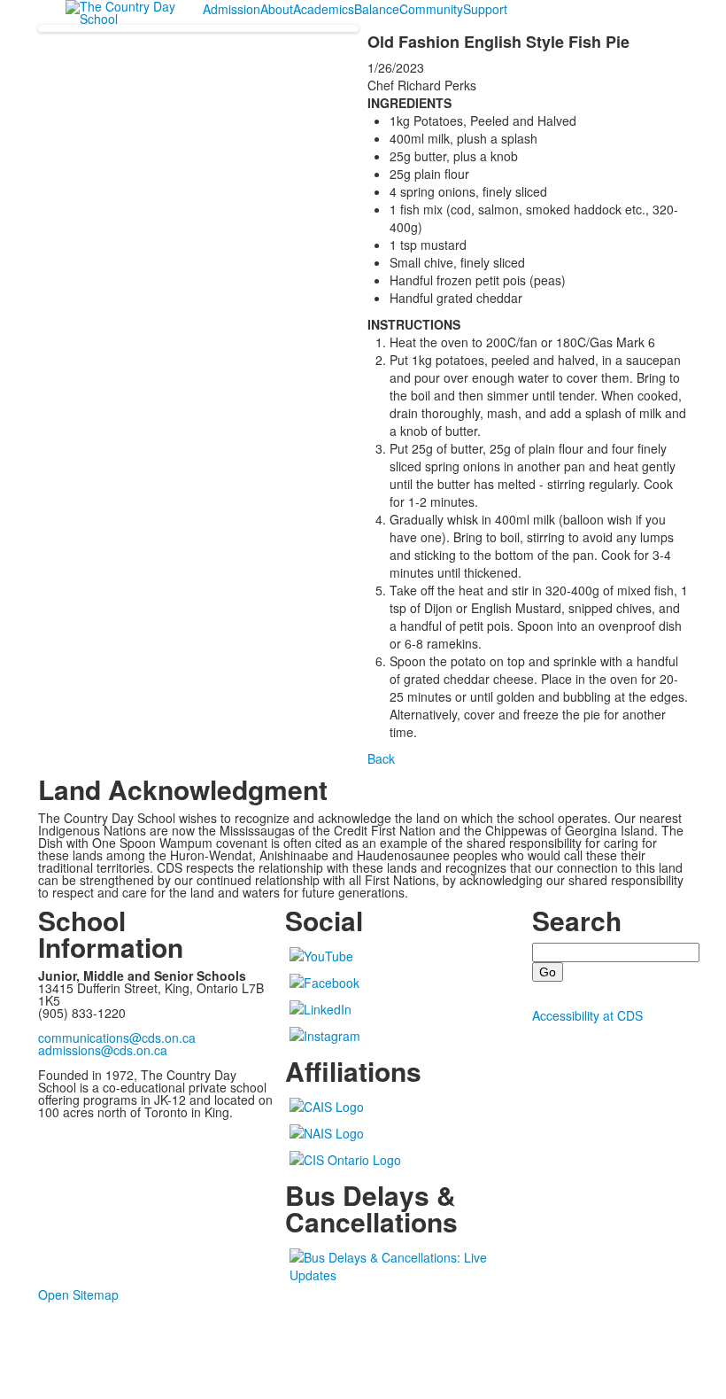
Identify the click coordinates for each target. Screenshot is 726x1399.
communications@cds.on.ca (117, 1037)
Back (381, 758)
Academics (323, 9)
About (276, 9)
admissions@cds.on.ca (102, 1050)
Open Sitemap (78, 1294)
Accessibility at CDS (587, 1015)
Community (431, 9)
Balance (376, 9)
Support (485, 9)
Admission (231, 9)
